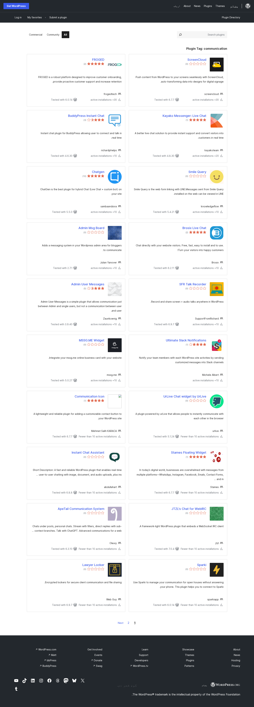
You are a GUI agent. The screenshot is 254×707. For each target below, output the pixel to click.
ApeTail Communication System (81, 509)
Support (143, 654)
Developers (141, 660)
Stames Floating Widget (188, 452)
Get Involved (94, 649)
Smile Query (197, 172)
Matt (52, 654)
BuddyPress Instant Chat (86, 116)
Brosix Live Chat (194, 228)
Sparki (201, 565)
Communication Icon (89, 396)
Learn (145, 649)
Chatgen (98, 172)
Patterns (189, 665)
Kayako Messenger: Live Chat (184, 116)
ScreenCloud (196, 59)
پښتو (204, 685)
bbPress (50, 660)
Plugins (190, 660)
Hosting (235, 660)
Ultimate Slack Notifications (186, 340)
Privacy (236, 665)
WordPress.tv (139, 665)
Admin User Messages (87, 284)
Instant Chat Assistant (88, 452)
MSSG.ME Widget (91, 340)
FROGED (98, 59)
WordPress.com (45, 649)
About (236, 649)
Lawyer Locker (93, 565)
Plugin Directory (231, 17)
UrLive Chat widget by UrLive (184, 396)
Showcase (188, 649)
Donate (96, 660)
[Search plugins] (180, 34)
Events (98, 654)
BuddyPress (48, 665)
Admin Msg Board (91, 228)
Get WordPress (16, 5)
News (237, 654)
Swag (97, 665)
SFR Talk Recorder (192, 284)
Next (120, 622)
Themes (189, 654)
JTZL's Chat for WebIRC (188, 509)
